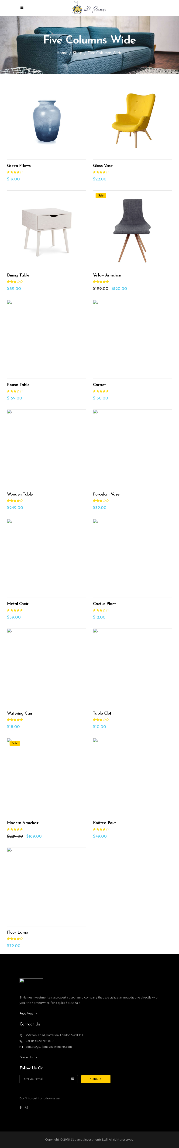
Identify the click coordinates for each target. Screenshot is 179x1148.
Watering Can (19, 714)
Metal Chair (17, 604)
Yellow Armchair (107, 275)
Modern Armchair (23, 823)
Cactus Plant (104, 604)
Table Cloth (103, 714)
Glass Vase (103, 166)
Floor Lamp (17, 933)
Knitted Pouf (104, 823)
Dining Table (18, 275)
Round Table (18, 385)
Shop (77, 53)
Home (62, 53)
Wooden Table (20, 494)
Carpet (99, 385)
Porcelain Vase (106, 494)
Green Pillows (19, 166)
